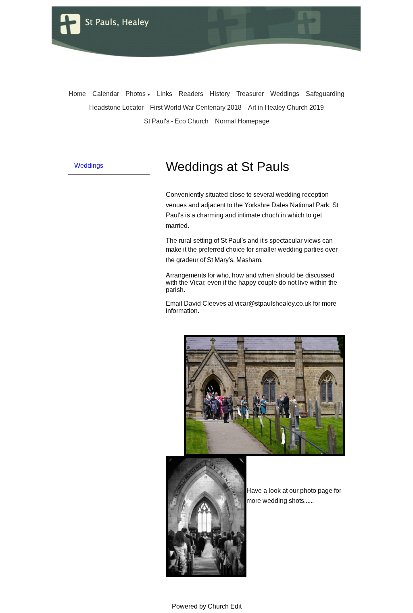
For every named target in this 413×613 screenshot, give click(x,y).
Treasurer (250, 93)
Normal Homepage (242, 121)
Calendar (105, 93)
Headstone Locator (116, 107)
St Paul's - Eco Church (176, 121)
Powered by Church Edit (207, 606)
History (220, 93)
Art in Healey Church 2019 (286, 107)
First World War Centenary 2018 (196, 107)
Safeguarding (325, 93)
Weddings (284, 93)
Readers (191, 93)
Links (164, 93)
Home (77, 93)
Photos (135, 93)
